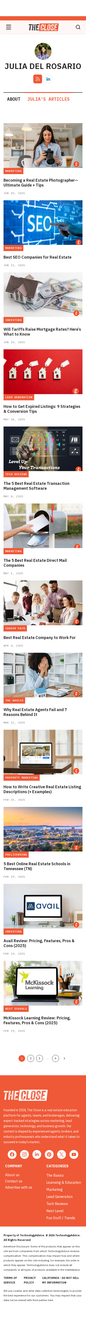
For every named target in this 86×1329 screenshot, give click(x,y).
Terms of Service (10, 1280)
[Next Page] (64, 1058)
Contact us (13, 1181)
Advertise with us (18, 1187)
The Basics (55, 1175)
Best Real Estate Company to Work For (40, 637)
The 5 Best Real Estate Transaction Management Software (36, 486)
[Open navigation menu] (8, 27)
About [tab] (13, 99)
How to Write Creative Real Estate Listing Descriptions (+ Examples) (42, 789)
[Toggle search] (78, 27)
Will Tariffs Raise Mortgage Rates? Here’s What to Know (42, 332)
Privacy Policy (30, 1280)
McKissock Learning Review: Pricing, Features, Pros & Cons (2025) (37, 1020)
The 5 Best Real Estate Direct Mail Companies (35, 563)
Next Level (55, 1211)
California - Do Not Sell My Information (60, 1280)
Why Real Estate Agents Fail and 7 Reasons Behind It (35, 712)
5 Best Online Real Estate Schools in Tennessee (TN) (37, 866)
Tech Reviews (57, 1203)
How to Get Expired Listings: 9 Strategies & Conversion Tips (42, 409)
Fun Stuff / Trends (60, 1218)
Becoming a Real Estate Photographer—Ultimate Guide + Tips (41, 183)
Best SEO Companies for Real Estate (37, 257)
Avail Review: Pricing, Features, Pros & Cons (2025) (39, 943)
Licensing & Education (63, 1182)
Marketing (54, 1189)
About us (12, 1175)
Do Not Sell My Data (66, 1300)
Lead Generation (59, 1196)
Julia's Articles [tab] (48, 99)
